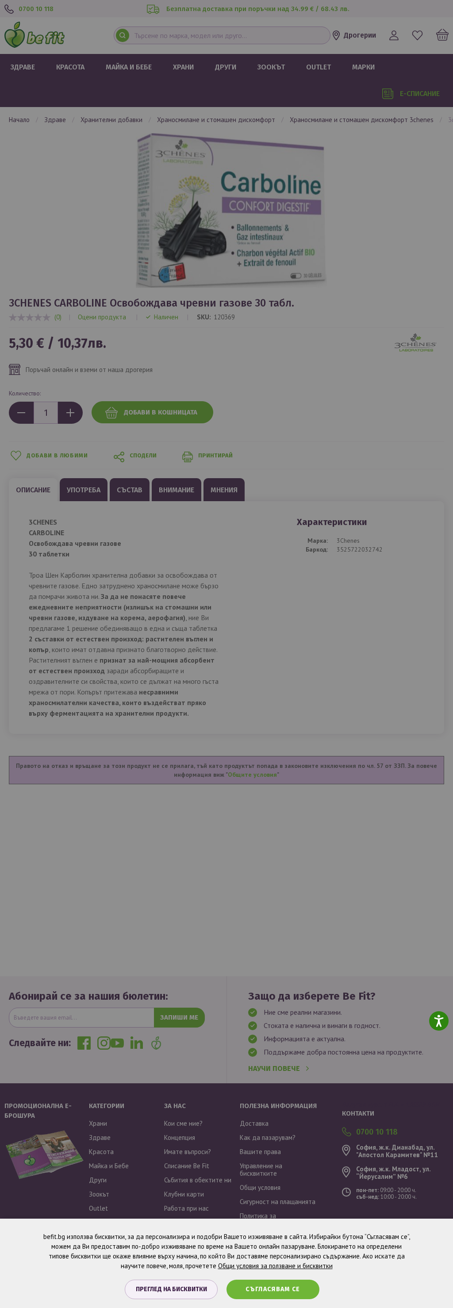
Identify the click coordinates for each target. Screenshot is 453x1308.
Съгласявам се (273, 1289)
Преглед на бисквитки (171, 1289)
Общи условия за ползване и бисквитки (275, 1266)
